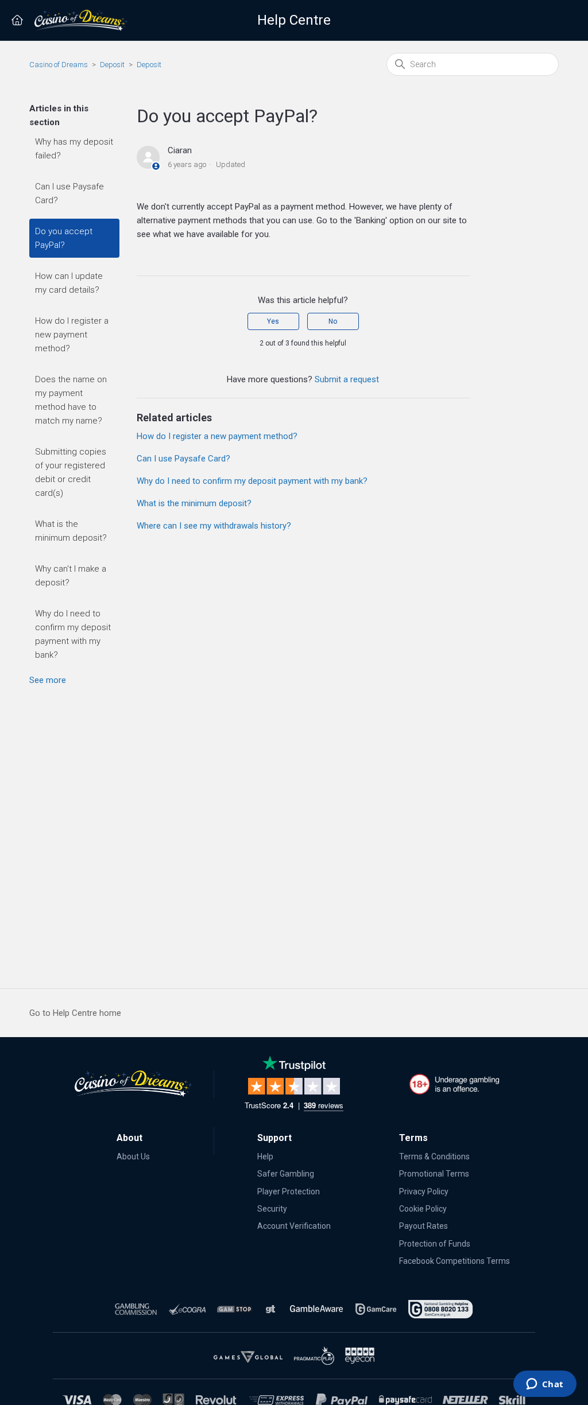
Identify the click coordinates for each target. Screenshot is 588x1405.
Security (272, 1208)
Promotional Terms (434, 1173)
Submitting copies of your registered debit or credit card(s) (70, 472)
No (332, 321)
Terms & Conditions (434, 1156)
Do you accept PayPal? (63, 238)
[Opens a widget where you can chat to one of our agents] (545, 1385)
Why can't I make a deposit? (70, 576)
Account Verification (294, 1226)
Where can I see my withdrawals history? (214, 526)
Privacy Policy (423, 1191)
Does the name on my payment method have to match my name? (71, 400)
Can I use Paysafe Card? (69, 193)
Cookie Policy (423, 1208)
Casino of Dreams (58, 64)
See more (47, 680)
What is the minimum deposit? (71, 531)
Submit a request (347, 379)
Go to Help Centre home (75, 1013)
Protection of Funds (434, 1243)
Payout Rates (423, 1226)
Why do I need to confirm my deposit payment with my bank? (73, 634)
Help (265, 1156)
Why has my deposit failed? (74, 149)
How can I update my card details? (69, 283)
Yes (273, 321)
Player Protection (288, 1191)
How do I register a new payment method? (72, 335)
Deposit (112, 64)
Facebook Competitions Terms (454, 1261)
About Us (133, 1156)
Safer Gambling (285, 1173)
